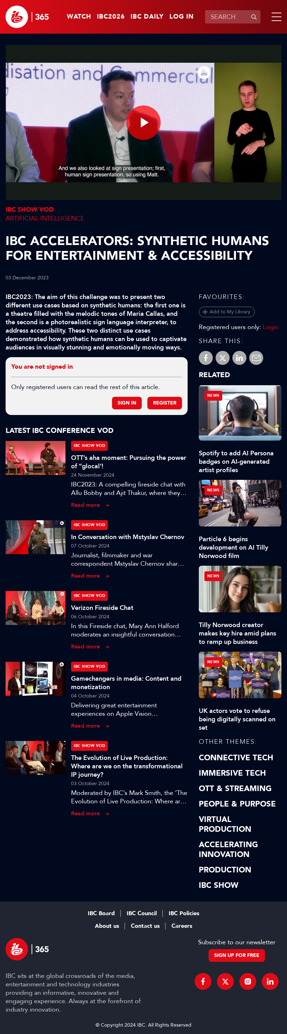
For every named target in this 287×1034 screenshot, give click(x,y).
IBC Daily (147, 16)
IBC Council (142, 913)
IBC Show (218, 885)
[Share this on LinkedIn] (239, 358)
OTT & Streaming (235, 788)
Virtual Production (225, 824)
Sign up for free (236, 955)
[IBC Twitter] (225, 981)
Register (164, 403)
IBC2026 (111, 16)
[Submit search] (253, 16)
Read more (85, 505)
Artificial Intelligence (45, 218)
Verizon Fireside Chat (102, 608)
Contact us (145, 926)
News (213, 395)
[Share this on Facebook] (206, 358)
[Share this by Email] (256, 358)
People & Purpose (237, 804)
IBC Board (101, 913)
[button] (275, 17)
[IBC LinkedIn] (270, 981)
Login (271, 327)
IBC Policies (184, 913)
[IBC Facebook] (203, 981)
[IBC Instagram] (247, 981)
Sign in (127, 403)
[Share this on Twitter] (223, 358)
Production (225, 870)
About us (107, 926)
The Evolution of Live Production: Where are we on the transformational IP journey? (127, 766)
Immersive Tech (232, 773)
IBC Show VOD (30, 209)
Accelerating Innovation (228, 849)
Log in (181, 16)
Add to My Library (230, 311)
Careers (182, 926)
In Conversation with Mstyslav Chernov (127, 537)
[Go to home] (27, 17)
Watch (79, 16)
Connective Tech (236, 758)
